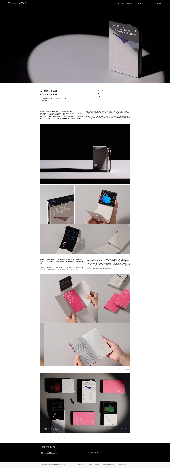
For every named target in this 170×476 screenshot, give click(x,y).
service (139, 3)
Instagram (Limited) (108, 464)
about (130, 3)
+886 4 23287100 (81, 464)
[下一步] (44, 364)
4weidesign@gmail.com (124, 464)
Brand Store (160, 3)
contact (150, 3)
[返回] (44, 359)
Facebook (97, 464)
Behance (90, 464)
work (120, 3)
